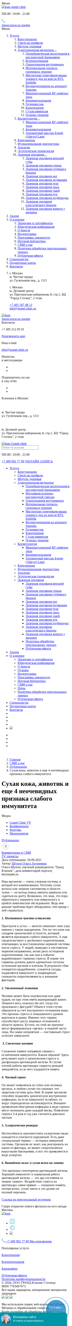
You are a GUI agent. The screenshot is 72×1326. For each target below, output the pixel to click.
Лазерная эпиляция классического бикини (41, 203)
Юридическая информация (36, 226)
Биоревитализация (38, 100)
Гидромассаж (35, 104)
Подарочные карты (23, 262)
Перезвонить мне (13, 336)
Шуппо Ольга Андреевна (29, 863)
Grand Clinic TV (20, 822)
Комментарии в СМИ (16, 852)
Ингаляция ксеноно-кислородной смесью (40, 495)
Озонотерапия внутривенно (45, 64)
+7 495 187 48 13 (21, 305)
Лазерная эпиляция (31, 154)
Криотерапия (35, 107)
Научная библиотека (32, 241)
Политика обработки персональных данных (41, 643)
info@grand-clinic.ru (23, 308)
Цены (21, 688)
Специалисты (19, 259)
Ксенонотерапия (37, 61)
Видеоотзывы (27, 234)
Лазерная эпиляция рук (41, 194)
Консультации (27, 39)
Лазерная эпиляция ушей (43, 190)
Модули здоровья (29, 46)
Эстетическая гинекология (36, 151)
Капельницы (26, 140)
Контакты (16, 266)
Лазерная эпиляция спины (44, 165)
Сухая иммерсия (37, 111)
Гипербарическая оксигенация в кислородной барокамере (48, 55)
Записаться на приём (16, 25)
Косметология (27, 118)
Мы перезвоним (41, 1241)
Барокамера (9, 1268)
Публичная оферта (30, 255)
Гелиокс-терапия (37, 115)
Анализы (24, 147)
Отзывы (23, 670)
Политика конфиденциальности (23, 1279)
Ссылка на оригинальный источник (26, 1199)
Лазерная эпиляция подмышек (46, 180)
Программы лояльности (34, 237)
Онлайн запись (39, 461)
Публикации (10, 840)
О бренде (24, 230)
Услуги (14, 35)
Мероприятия (19, 833)
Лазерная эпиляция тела (42, 183)
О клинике (17, 655)
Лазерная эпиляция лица (42, 187)
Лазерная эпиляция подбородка (47, 198)
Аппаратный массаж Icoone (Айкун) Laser (44, 134)
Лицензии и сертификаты (35, 223)
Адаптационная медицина (36, 50)
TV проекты (10, 856)
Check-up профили (30, 42)
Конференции (19, 826)
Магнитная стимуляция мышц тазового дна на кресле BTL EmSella (46, 79)
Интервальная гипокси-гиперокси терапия (42, 69)
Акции (14, 216)
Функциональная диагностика (38, 143)
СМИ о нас (25, 244)
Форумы (15, 830)
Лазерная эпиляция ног (41, 176)
